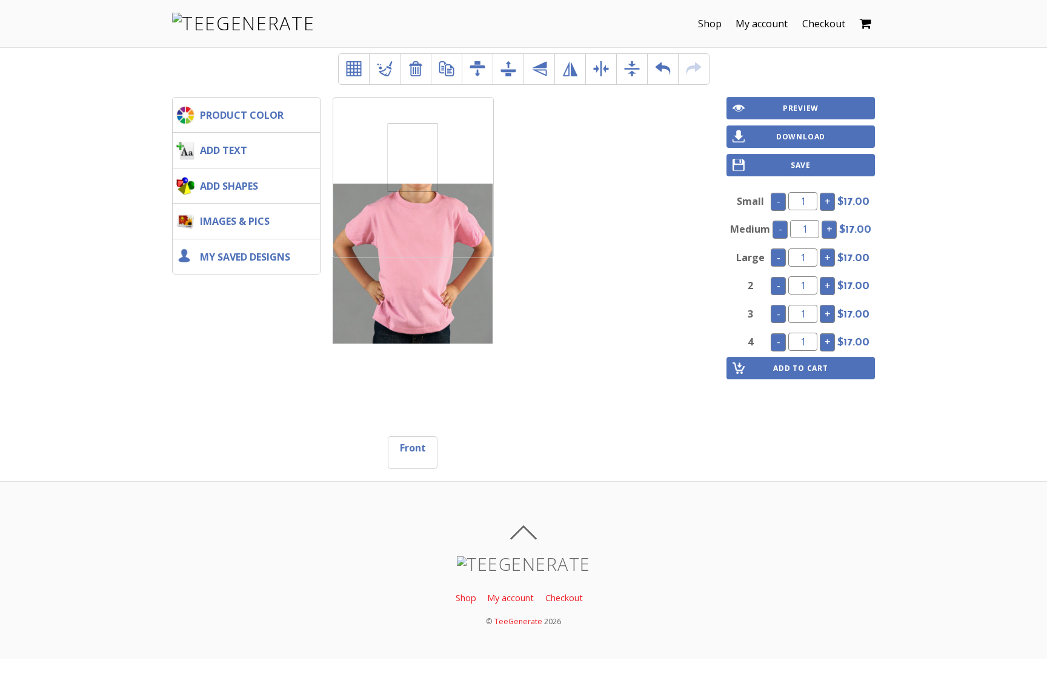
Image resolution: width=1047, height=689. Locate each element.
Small (750, 201)
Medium (750, 229)
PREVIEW (801, 108)
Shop (710, 23)
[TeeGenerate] (243, 23)
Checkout (823, 23)
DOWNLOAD (800, 136)
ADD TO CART (800, 368)
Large (750, 257)
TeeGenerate (518, 621)
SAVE (801, 165)
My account (762, 23)
